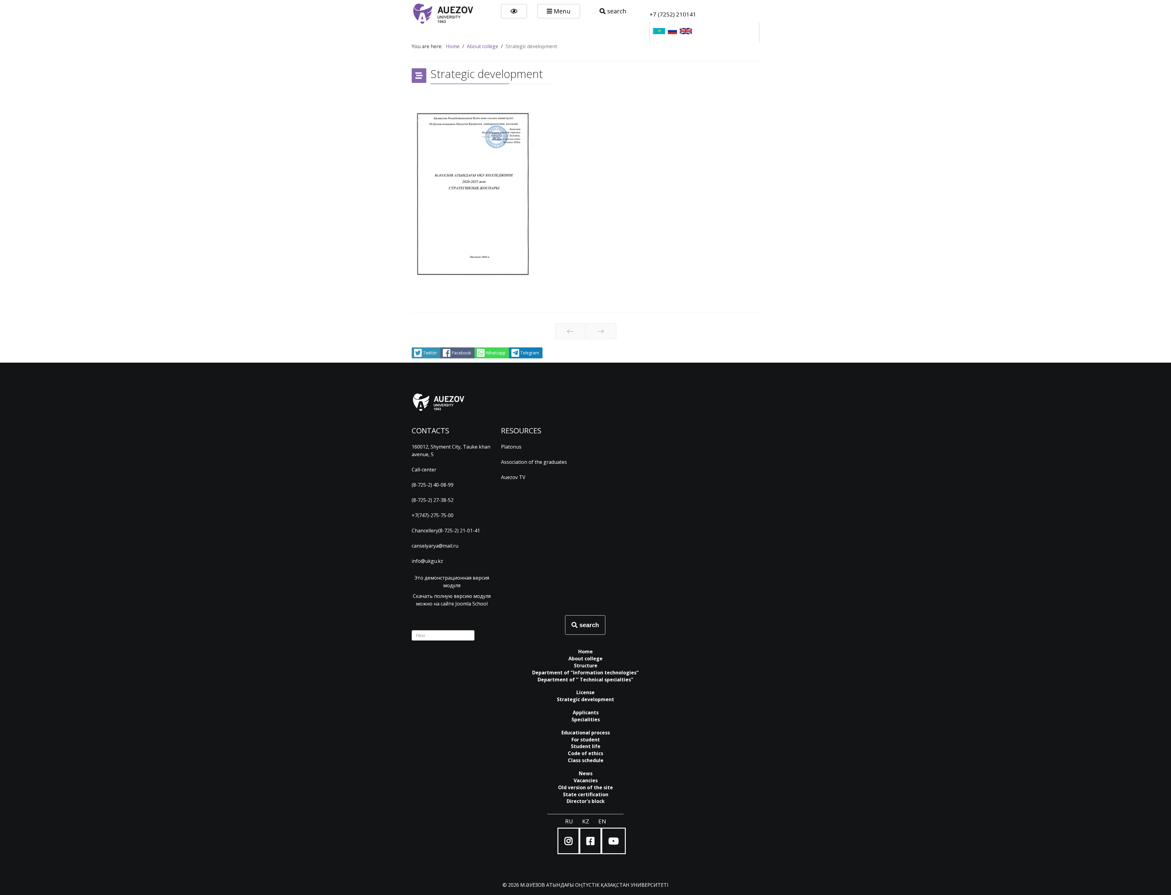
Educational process (585, 732)
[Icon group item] (568, 841)
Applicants (586, 712)
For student (585, 739)
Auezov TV (513, 477)
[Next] (601, 331)
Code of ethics (585, 753)
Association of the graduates (534, 462)
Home (585, 651)
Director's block (586, 801)
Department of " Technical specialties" (585, 679)
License (585, 692)
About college (585, 658)
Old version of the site (585, 787)
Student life (585, 746)
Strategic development (585, 699)
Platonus (511, 446)
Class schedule (585, 760)
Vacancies (586, 780)
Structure (585, 665)
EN (602, 821)
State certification (585, 794)
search (616, 11)
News (586, 773)
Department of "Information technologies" (585, 672)
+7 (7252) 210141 (673, 14)
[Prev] (570, 331)
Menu (561, 11)
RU (569, 821)
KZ (585, 821)
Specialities (585, 719)
